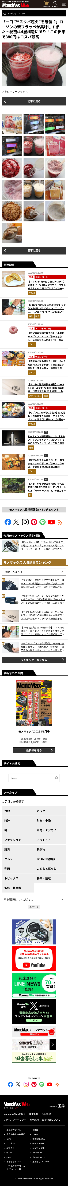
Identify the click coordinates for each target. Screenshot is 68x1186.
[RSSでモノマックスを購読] (57, 1085)
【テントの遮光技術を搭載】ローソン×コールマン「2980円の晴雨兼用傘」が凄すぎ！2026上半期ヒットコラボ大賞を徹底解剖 (46, 389)
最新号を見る (34, 750)
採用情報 (46, 1114)
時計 (31, 316)
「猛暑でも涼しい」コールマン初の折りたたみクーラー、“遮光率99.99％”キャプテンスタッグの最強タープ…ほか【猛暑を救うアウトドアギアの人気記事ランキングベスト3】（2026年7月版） (43, 599)
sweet (35, 1134)
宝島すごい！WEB (41, 1161)
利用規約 (34, 1119)
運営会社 (33, 1114)
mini (8, 1138)
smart (9, 1156)
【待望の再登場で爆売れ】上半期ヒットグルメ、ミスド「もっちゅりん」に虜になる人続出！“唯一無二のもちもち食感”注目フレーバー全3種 (46, 338)
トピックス (11, 878)
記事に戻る (34, 101)
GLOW (9, 1152)
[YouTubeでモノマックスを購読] (51, 524)
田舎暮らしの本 (13, 1161)
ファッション (35, 395)
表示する (34, 906)
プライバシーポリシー (14, 1119)
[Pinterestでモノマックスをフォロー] (34, 524)
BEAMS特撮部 (46, 859)
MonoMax (37, 1152)
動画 (7, 868)
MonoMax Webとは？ (14, 1114)
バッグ (41, 811)
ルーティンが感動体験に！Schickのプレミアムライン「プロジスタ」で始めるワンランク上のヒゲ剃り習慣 (46, 440)
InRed (35, 1129)
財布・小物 (44, 820)
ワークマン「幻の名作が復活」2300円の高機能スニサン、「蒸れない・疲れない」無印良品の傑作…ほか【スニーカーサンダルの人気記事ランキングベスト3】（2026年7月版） (43, 647)
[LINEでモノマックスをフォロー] (42, 524)
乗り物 (41, 849)
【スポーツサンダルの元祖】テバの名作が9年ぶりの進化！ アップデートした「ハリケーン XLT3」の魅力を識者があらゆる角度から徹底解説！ (47, 489)
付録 (7, 811)
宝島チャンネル (13, 1129)
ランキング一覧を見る (34, 660)
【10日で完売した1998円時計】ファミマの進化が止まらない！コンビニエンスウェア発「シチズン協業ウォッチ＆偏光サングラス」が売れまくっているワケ (47, 311)
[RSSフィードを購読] (60, 524)
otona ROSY (38, 1143)
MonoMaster (38, 1156)
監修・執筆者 (12, 888)
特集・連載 (44, 878)
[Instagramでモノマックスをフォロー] (25, 524)
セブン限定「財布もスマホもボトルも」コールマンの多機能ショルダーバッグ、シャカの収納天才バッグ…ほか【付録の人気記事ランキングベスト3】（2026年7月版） (42, 583)
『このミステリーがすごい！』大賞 (15, 1167)
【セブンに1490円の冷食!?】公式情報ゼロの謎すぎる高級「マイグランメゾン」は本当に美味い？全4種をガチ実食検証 (47, 417)
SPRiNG (10, 1147)
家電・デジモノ (46, 830)
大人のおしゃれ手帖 (15, 1134)
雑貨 (37, 316)
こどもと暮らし (46, 868)
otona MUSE (38, 1147)
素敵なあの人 (38, 1138)
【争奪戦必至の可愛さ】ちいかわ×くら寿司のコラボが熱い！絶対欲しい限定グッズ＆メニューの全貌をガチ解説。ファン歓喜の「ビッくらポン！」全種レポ (47, 367)
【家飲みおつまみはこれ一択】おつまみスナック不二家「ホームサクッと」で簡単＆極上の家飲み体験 (46, 463)
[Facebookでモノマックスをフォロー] (8, 524)
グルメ (32, 292)
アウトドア (44, 840)
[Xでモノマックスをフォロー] (16, 524)
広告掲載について (51, 1119)
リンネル (10, 1143)
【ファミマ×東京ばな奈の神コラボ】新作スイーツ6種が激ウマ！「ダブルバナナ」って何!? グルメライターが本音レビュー (47, 286)
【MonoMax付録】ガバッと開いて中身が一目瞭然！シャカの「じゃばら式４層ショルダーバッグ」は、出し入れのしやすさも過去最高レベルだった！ (43, 545)
